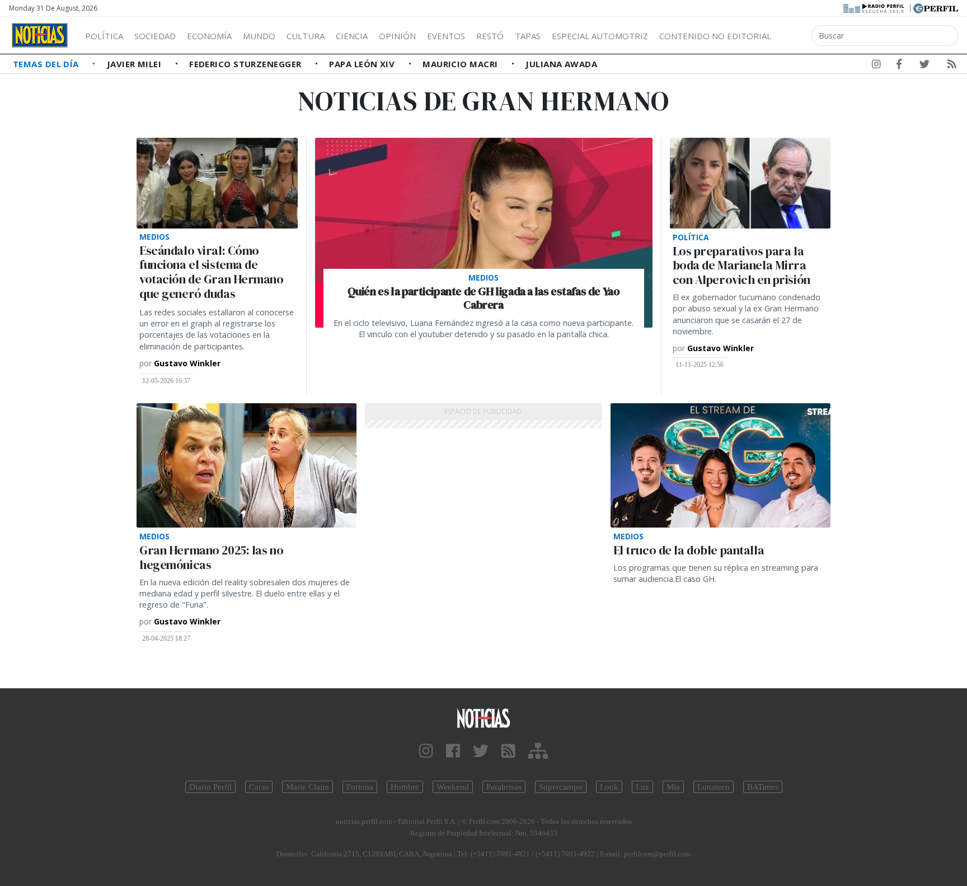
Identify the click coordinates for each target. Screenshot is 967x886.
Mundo (259, 35)
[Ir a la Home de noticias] (483, 717)
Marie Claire (307, 786)
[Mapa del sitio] (538, 751)
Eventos (446, 35)
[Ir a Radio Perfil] (874, 7)
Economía (209, 35)
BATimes (762, 786)
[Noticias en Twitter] (924, 66)
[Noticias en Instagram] (876, 66)
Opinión (397, 35)
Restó (490, 35)
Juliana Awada (561, 63)
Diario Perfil (210, 786)
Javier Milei (135, 63)
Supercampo (561, 786)
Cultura (306, 35)
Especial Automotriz (600, 35)
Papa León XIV (363, 63)
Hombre (405, 786)
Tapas (528, 35)
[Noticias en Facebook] (899, 66)
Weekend (452, 786)
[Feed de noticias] (952, 66)
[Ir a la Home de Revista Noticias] (40, 35)
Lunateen (713, 786)
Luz (642, 786)
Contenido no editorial (715, 35)
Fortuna (359, 786)
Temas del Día (47, 63)
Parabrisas (504, 786)
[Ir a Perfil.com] (935, 7)
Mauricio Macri (461, 63)
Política (104, 35)
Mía (673, 786)
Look (609, 786)
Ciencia (352, 35)
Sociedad (155, 35)
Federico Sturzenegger (246, 63)
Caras (259, 786)
